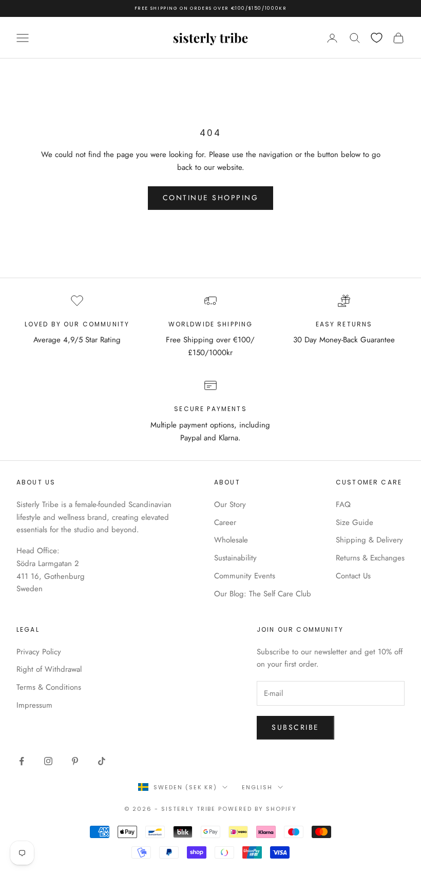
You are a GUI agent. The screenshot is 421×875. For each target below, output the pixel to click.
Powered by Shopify (257, 809)
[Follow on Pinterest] (75, 761)
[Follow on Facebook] (21, 761)
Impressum (34, 705)
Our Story (230, 504)
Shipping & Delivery (369, 540)
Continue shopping (211, 197)
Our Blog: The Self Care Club (262, 593)
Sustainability (235, 557)
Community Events (244, 575)
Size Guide (354, 522)
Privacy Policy (38, 651)
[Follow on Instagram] (48, 761)
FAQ (343, 504)
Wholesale (231, 540)
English (257, 787)
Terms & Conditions (48, 687)
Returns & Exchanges (370, 557)
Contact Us (353, 575)
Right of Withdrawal (49, 669)
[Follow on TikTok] (102, 761)
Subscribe (295, 727)
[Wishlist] (376, 37)
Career (225, 522)
